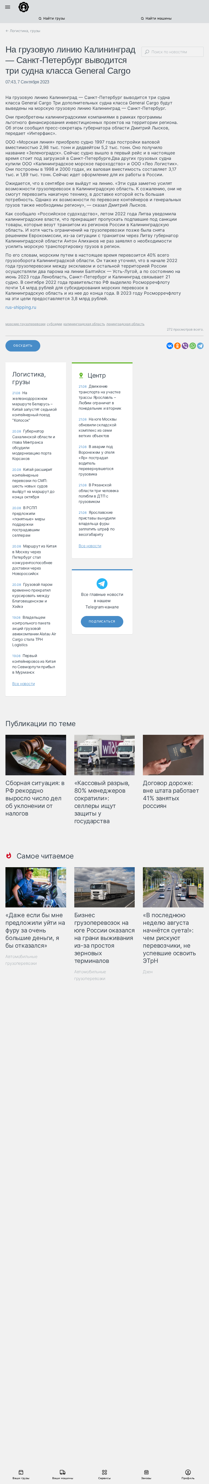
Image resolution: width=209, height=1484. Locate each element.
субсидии (54, 324)
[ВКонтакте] (170, 346)
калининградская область (84, 324)
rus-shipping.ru (20, 307)
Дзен (148, 971)
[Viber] (185, 346)
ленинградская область (125, 324)
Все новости (23, 683)
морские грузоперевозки (25, 324)
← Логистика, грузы (22, 31)
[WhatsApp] (192, 346)
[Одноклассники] (177, 346)
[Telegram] (200, 346)
